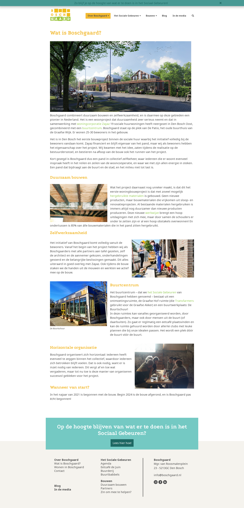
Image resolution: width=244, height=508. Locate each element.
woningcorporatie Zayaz (93, 124)
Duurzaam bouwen (114, 485)
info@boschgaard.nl (167, 475)
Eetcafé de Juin (111, 467)
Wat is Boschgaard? (67, 463)
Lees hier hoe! (122, 443)
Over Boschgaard (97, 15)
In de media (179, 15)
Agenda (106, 463)
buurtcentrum (92, 128)
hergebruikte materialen (127, 196)
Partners (106, 488)
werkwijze (152, 213)
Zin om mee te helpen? (116, 492)
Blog (164, 15)
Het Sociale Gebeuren (126, 15)
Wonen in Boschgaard (69, 467)
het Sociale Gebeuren (162, 292)
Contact (59, 471)
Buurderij (107, 471)
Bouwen (150, 15)
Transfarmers (184, 301)
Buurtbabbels (110, 474)
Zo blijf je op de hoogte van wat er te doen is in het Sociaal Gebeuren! (121, 3)
